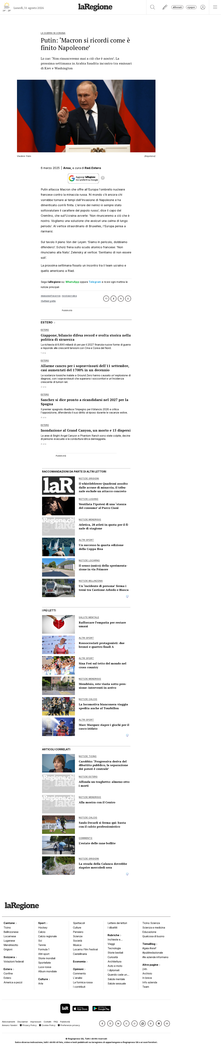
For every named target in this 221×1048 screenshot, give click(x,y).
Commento (79, 973)
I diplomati (113, 970)
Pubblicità (65, 1022)
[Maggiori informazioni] (103, 178)
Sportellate (44, 962)
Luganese (9, 940)
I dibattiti (112, 927)
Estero (8, 969)
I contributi (79, 986)
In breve (147, 977)
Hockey (42, 927)
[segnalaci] (165, 7)
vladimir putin (48, 301)
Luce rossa (44, 967)
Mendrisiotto (11, 945)
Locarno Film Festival (85, 949)
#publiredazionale (152, 952)
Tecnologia (114, 948)
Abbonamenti (8, 1022)
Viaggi (111, 943)
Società (77, 940)
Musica (77, 945)
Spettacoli (79, 923)
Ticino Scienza (151, 923)
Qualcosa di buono (153, 936)
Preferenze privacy (70, 1025)
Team (145, 986)
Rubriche (114, 935)
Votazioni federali (14, 961)
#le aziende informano (155, 957)
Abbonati (177, 7)
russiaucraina (69, 295)
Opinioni (78, 969)
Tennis (42, 945)
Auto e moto (115, 965)
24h (144, 969)
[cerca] (152, 7)
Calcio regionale (47, 936)
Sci (40, 940)
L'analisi (77, 977)
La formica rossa (83, 982)
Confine (8, 973)
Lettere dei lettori (117, 923)
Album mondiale (47, 971)
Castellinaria (80, 954)
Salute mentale (116, 979)
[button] (102, 1023)
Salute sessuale (117, 983)
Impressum (35, 1022)
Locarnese (10, 936)
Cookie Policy (48, 1025)
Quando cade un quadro (117, 975)
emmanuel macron (51, 295)
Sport (42, 923)
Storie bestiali (115, 952)
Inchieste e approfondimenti (117, 940)
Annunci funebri (9, 1025)
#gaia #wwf (149, 948)
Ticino (7, 927)
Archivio (147, 973)
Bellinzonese (11, 932)
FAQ (56, 1022)
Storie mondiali (46, 958)
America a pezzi (13, 982)
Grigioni (8, 949)
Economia (79, 961)
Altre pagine (150, 964)
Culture (43, 979)
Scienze (78, 936)
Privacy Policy (29, 1025)
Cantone (9, 923)
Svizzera (10, 957)
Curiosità (113, 957)
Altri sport (43, 954)
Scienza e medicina (153, 927)
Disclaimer (22, 1022)
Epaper (191, 7)
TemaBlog (149, 943)
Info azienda (149, 982)
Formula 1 (43, 949)
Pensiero (78, 932)
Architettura (114, 961)
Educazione (149, 932)
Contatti (47, 1022)
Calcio (41, 932)
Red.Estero (93, 168)
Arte (40, 983)
